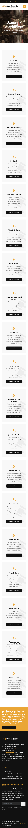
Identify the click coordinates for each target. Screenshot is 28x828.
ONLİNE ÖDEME (9, 1)
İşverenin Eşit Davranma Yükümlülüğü (13, 774)
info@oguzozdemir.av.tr (8, 750)
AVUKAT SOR (14, 807)
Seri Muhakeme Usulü (10, 781)
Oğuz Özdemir (19, 752)
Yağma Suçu (8, 771)
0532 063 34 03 (18, 1)
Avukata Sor (9, 727)
